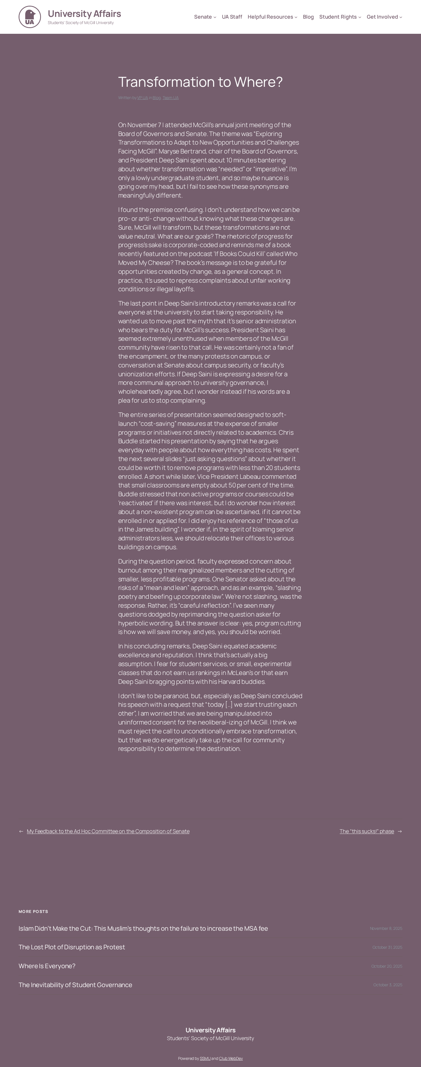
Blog (157, 97)
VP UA (142, 97)
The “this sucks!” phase (367, 831)
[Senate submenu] (215, 17)
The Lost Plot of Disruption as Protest (72, 947)
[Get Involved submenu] (400, 17)
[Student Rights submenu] (359, 17)
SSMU (205, 1058)
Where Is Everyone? (47, 966)
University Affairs (84, 13)
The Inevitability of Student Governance (75, 985)
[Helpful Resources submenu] (296, 17)
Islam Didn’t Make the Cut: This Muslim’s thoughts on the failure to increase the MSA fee (143, 928)
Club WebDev (231, 1058)
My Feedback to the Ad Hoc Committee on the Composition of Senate (108, 831)
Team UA (171, 97)
